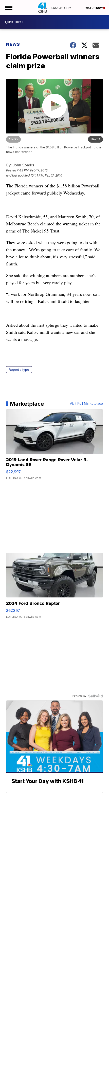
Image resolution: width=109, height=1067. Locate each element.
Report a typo (19, 370)
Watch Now (94, 7)
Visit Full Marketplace (86, 403)
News (13, 44)
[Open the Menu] (8, 7)
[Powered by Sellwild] (95, 696)
